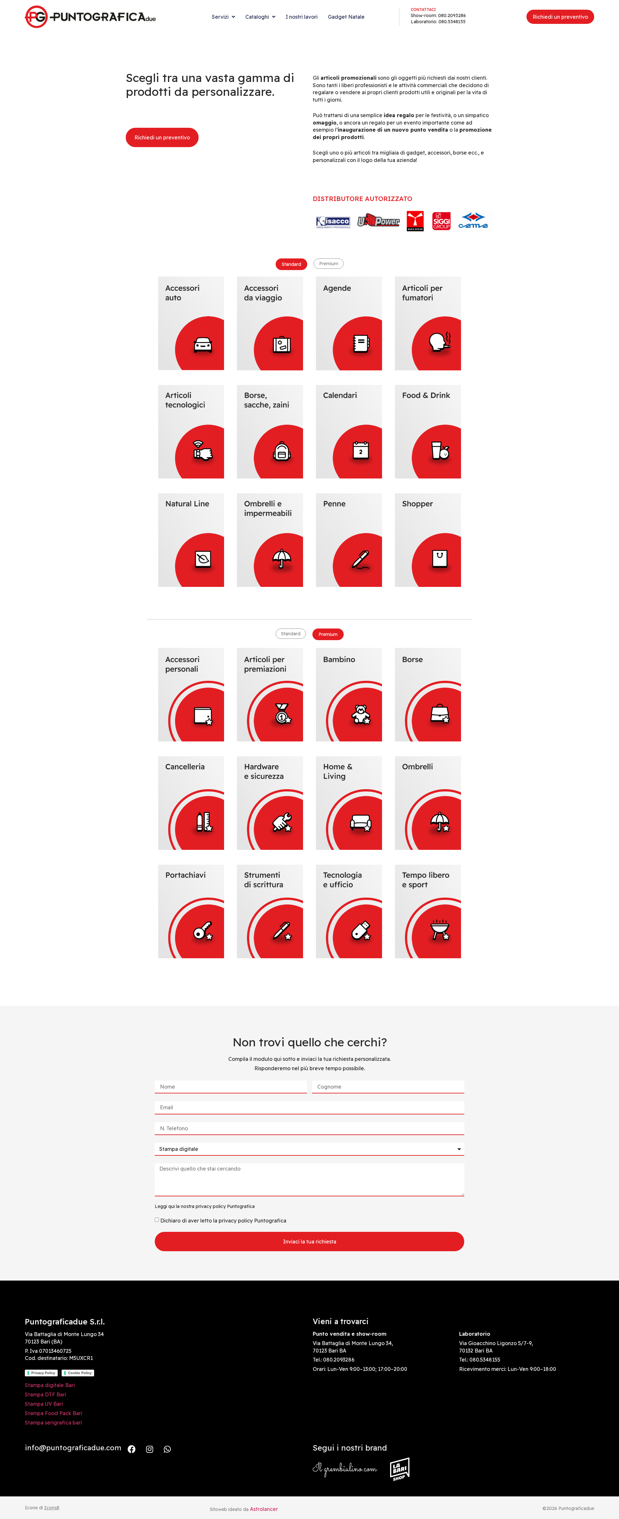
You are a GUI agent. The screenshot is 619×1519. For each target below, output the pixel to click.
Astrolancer (264, 1509)
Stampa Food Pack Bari (53, 1413)
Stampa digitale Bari (50, 1385)
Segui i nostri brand (350, 1448)
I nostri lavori (302, 17)
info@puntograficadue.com (73, 1447)
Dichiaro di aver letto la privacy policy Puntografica (223, 1220)
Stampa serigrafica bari (53, 1422)
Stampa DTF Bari (45, 1394)
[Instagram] (150, 1449)
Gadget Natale (346, 17)
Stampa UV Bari (44, 1404)
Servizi (220, 17)
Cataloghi (257, 17)
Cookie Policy (80, 1373)
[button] (291, 264)
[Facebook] (132, 1449)
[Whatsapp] (167, 1449)
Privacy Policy (43, 1373)
